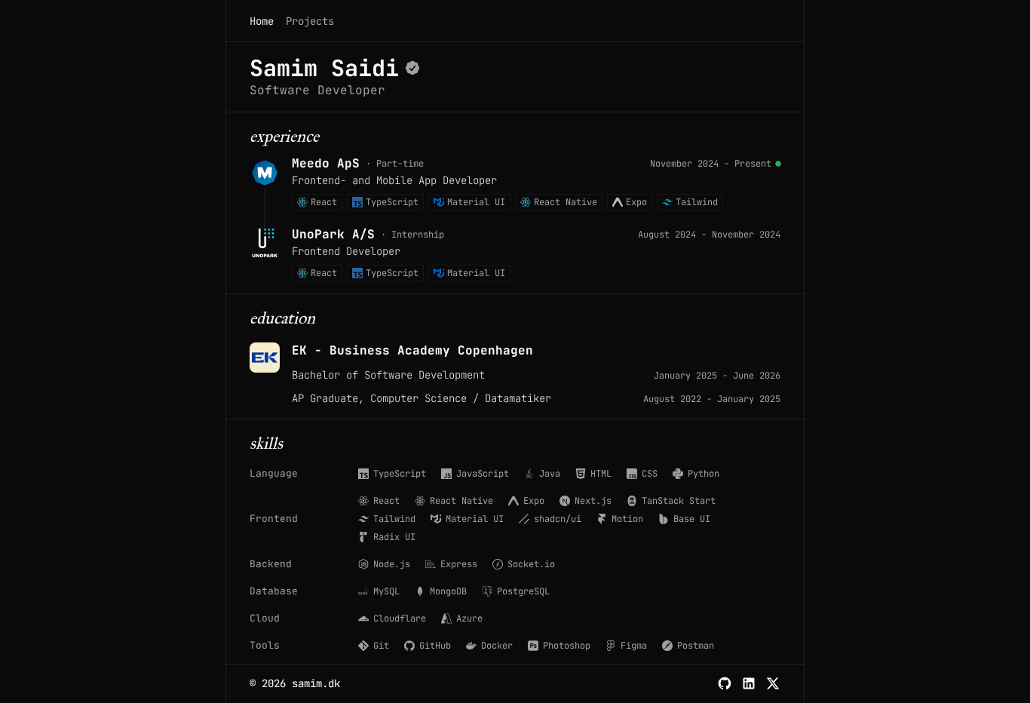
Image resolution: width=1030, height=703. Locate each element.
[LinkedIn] (748, 683)
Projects (310, 21)
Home (262, 21)
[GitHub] (724, 683)
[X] (772, 683)
